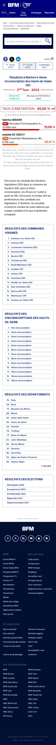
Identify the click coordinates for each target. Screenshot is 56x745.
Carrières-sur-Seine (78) (23, 238)
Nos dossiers (8, 584)
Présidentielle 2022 (16, 494)
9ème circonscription (21, 363)
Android (47, 538)
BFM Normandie (10, 695)
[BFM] (4, 4)
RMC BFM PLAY (10, 703)
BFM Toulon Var (35, 695)
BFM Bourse (8, 674)
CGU (30, 646)
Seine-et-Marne (19, 435)
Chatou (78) (16, 274)
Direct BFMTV (9, 559)
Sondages (36, 12)
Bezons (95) (17, 256)
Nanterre (25, 28)
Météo (6, 597)
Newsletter (31, 538)
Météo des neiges (11, 601)
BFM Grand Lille (10, 686)
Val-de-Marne (17, 444)
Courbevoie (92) (19, 260)
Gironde (15, 426)
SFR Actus (7, 716)
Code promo (33, 559)
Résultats (49, 12)
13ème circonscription (21, 380)
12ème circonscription (21, 376)
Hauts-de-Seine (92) (25, 26)
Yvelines (15, 431)
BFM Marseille (34, 690)
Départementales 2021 (18, 502)
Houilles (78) (17, 269)
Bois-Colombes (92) (20, 287)
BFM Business (34, 669)
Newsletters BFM (10, 606)
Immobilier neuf (35, 576)
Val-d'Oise (16, 453)
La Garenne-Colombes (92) (24, 247)
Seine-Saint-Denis (20, 418)
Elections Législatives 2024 (22, 23)
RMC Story (8, 712)
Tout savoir (23, 13)
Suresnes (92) (18, 252)
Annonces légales (35, 593)
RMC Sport (33, 699)
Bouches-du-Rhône (20, 409)
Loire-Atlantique (19, 440)
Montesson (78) (18, 296)
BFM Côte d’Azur (10, 682)
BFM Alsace (33, 678)
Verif (30, 716)
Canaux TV (8, 580)
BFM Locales (8, 678)
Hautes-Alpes (17, 462)
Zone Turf (32, 712)
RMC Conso (33, 707)
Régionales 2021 (15, 498)
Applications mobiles (12, 610)
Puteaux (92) (17, 243)
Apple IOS (39, 538)
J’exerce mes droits (11, 646)
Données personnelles (13, 637)
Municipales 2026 (15, 485)
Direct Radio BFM (11, 568)
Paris (13, 400)
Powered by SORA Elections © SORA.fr (28, 518)
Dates (12, 12)
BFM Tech (32, 674)
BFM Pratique (34, 568)
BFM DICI (32, 682)
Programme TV (10, 576)
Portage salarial (35, 580)
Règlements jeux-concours (40, 589)
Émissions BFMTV (11, 572)
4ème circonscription (21, 341)
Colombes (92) (18, 278)
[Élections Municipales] (18, 5)
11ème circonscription (21, 372)
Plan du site (8, 614)
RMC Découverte (10, 707)
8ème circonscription (21, 358)
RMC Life (32, 703)
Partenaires (8, 593)
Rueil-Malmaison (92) (21, 265)
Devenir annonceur (36, 629)
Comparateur (34, 563)
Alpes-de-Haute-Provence (24, 457)
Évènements (8, 589)
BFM (4, 12)
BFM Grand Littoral (36, 686)
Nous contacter (10, 629)
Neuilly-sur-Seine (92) (22, 282)
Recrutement (9, 633)
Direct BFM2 (8, 563)
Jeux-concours (35, 584)
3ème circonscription (21, 336)
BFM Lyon (7, 690)
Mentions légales (35, 633)
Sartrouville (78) (18, 291)
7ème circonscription (21, 354)
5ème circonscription (21, 345)
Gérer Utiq (32, 642)
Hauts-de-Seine (19, 422)
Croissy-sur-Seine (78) (22, 300)
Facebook (8, 538)
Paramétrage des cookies (14, 642)
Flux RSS (23, 538)
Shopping (32, 572)
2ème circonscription (21, 332)
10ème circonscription (21, 367)
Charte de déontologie (13, 654)
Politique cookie (35, 637)
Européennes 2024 (16, 489)
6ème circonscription (21, 350)
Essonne (15, 448)
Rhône (14, 413)
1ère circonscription (20, 328)
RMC (5, 699)
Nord (13, 404)
